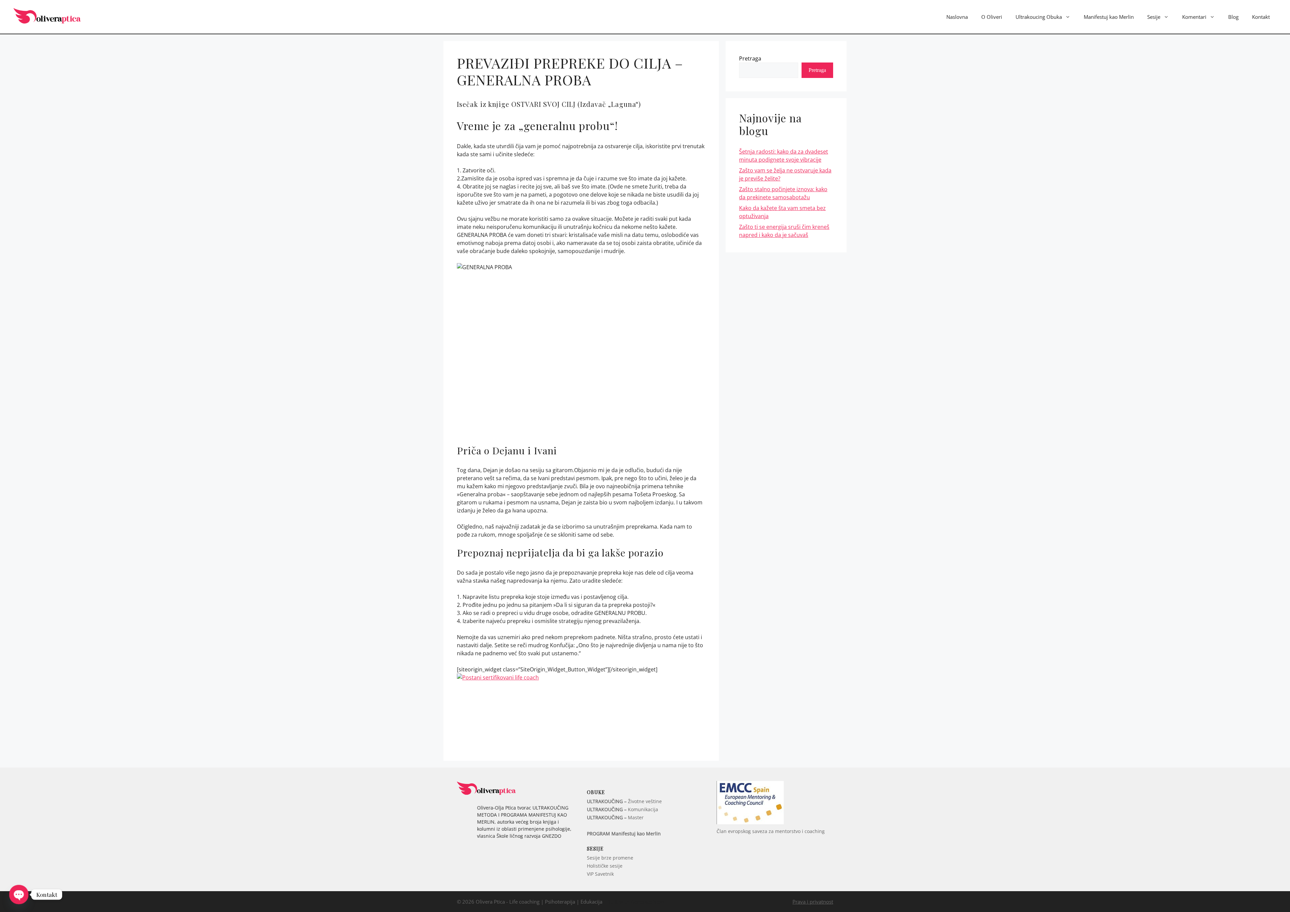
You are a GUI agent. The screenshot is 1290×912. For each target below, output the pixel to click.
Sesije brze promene (610, 858)
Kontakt (1261, 16)
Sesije (1153, 16)
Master (615, 817)
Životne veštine (624, 801)
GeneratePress (647, 901)
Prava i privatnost (812, 901)
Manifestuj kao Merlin (1109, 16)
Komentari (1194, 16)
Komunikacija (622, 809)
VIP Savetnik (600, 874)
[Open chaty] (18, 894)
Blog (1233, 16)
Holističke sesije (604, 866)
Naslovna (957, 16)
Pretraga (750, 58)
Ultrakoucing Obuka (1039, 16)
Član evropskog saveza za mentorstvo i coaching (771, 831)
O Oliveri (991, 16)
